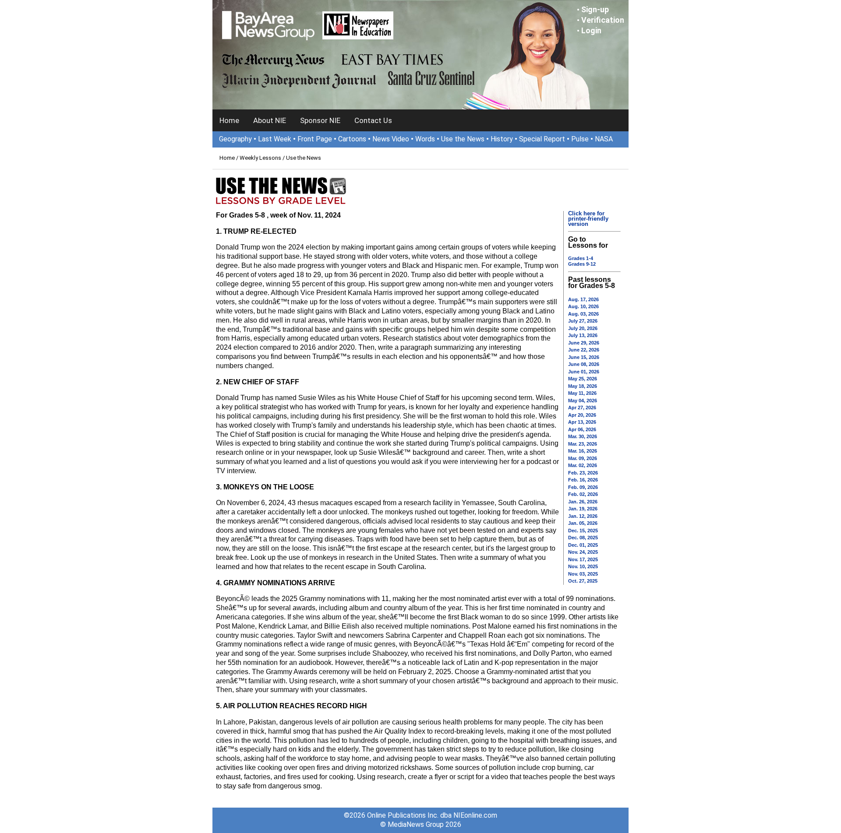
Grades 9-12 (582, 264)
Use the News (462, 139)
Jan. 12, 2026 (582, 516)
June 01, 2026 (583, 371)
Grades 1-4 (580, 258)
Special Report (542, 139)
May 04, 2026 (582, 400)
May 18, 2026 (582, 386)
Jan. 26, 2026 (582, 501)
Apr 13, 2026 (582, 422)
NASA (604, 139)
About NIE (269, 120)
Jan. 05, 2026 (582, 523)
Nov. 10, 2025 (583, 566)
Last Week (274, 139)
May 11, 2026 (582, 393)
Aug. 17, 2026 (583, 299)
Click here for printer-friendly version (588, 218)
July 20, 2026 (582, 328)
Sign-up (595, 9)
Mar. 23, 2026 (582, 443)
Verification (602, 20)
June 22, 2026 (583, 349)
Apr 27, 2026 (582, 407)
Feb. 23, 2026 (583, 472)
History (502, 139)
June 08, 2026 (583, 364)
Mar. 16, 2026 (582, 450)
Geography (235, 139)
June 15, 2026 (583, 357)
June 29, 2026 (583, 342)
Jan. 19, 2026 (582, 508)
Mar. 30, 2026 (582, 436)
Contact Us (373, 120)
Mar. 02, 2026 (582, 465)
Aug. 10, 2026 (583, 306)
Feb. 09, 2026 (583, 487)
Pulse (580, 139)
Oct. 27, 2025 (582, 580)
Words (425, 139)
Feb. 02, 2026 (583, 494)
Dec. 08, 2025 (583, 537)
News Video (390, 139)
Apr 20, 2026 (582, 415)
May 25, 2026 (582, 378)
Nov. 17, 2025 (583, 559)
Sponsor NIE (320, 120)
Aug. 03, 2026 (583, 313)
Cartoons (352, 139)
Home (229, 120)
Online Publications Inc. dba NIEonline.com (432, 815)
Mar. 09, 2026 (582, 458)
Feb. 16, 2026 (583, 479)
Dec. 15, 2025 (583, 530)
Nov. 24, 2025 (583, 552)
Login (591, 30)
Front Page (314, 139)
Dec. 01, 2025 (583, 545)
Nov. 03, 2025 (583, 573)
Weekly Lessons (260, 158)
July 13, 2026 (582, 335)
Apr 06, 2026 (582, 429)
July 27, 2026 (582, 320)
